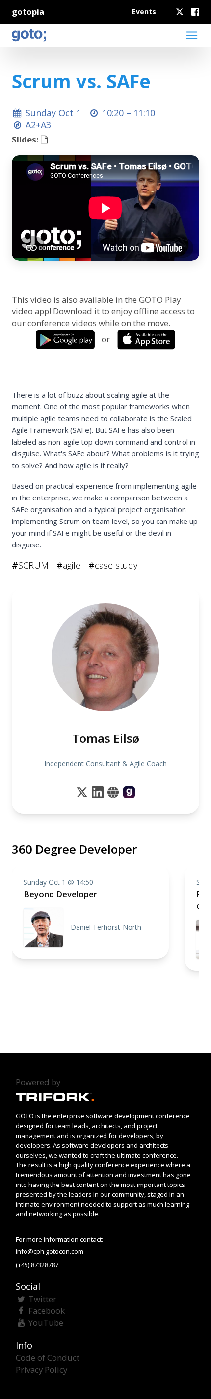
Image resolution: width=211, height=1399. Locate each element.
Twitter (42, 1298)
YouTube (45, 1322)
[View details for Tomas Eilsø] (129, 792)
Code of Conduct (47, 1357)
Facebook (46, 1310)
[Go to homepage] (29, 35)
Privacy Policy (41, 1369)
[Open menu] (192, 35)
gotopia (28, 11)
